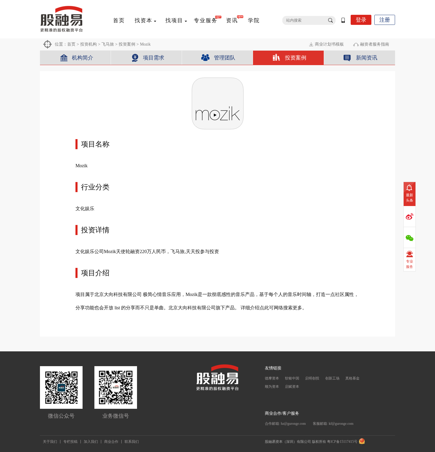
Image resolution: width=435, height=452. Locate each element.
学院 (254, 20)
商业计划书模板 (329, 44)
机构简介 (82, 58)
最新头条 (409, 197)
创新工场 (332, 378)
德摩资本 (272, 378)
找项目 (174, 20)
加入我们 (91, 441)
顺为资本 (272, 386)
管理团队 (224, 58)
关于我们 (50, 441)
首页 (119, 20)
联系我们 (132, 441)
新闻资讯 (366, 58)
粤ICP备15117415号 (342, 442)
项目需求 (153, 58)
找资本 (143, 20)
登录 (361, 20)
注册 (384, 20)
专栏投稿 (70, 441)
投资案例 (127, 44)
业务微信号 (115, 416)
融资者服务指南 (374, 44)
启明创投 (312, 378)
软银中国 (292, 378)
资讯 (232, 20)
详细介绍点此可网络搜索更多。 (274, 307)
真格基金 (352, 378)
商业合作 (111, 441)
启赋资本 (292, 386)
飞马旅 (108, 44)
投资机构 (88, 44)
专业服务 (206, 20)
